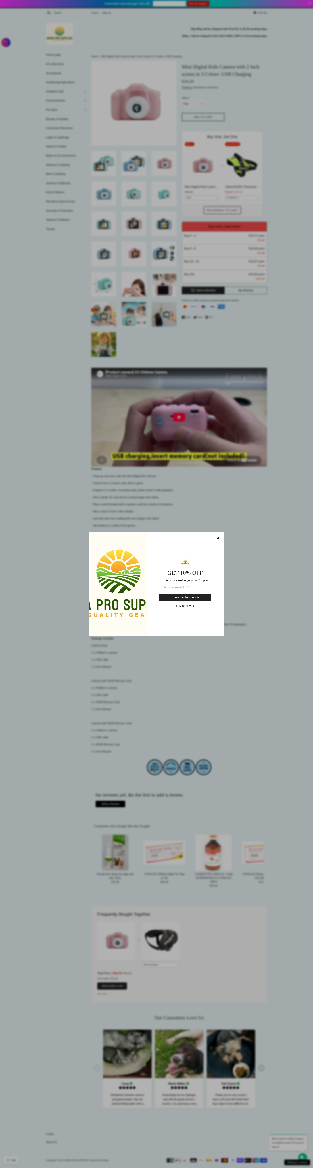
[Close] (218, 537)
